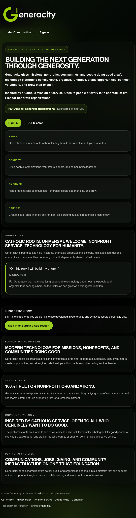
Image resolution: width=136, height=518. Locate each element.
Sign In (44, 32)
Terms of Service (43, 499)
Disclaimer (77, 499)
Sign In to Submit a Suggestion (28, 325)
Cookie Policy (62, 499)
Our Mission (35, 123)
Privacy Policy (24, 499)
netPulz (41, 493)
